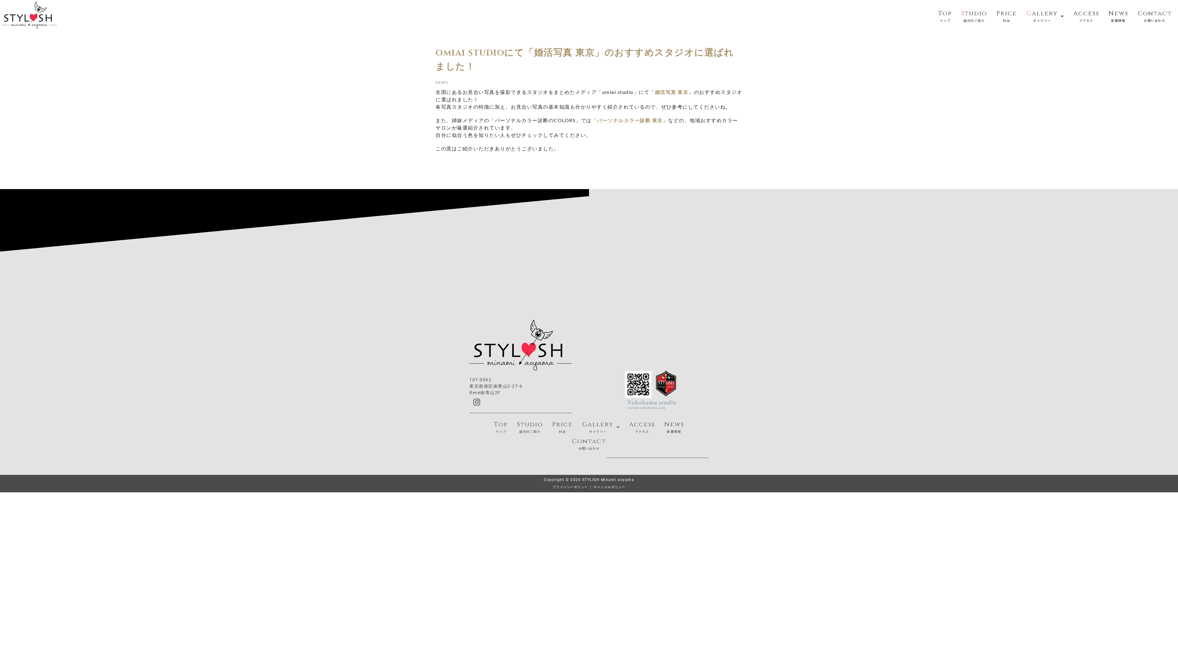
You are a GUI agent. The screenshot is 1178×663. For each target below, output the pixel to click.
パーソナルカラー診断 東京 (630, 120)
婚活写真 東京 (672, 92)
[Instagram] (477, 402)
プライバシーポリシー (570, 487)
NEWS (442, 82)
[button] (1045, 15)
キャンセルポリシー (610, 487)
